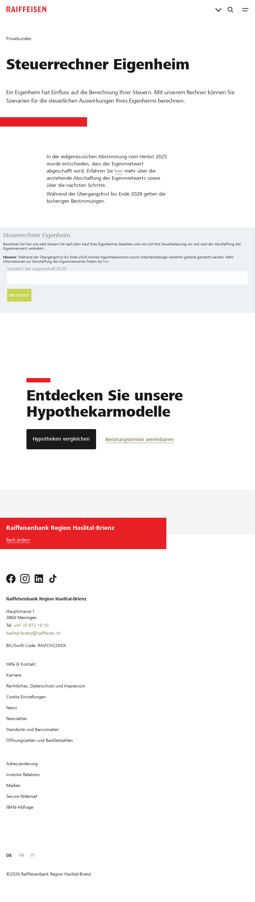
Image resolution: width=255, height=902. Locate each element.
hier (118, 171)
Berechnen (19, 295)
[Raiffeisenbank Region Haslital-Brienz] (26, 9)
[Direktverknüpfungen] (218, 9)
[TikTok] (53, 578)
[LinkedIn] (39, 578)
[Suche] (230, 9)
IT (32, 855)
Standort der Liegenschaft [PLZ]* (37, 268)
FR (21, 855)
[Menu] (245, 9)
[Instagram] (25, 578)
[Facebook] (11, 578)
